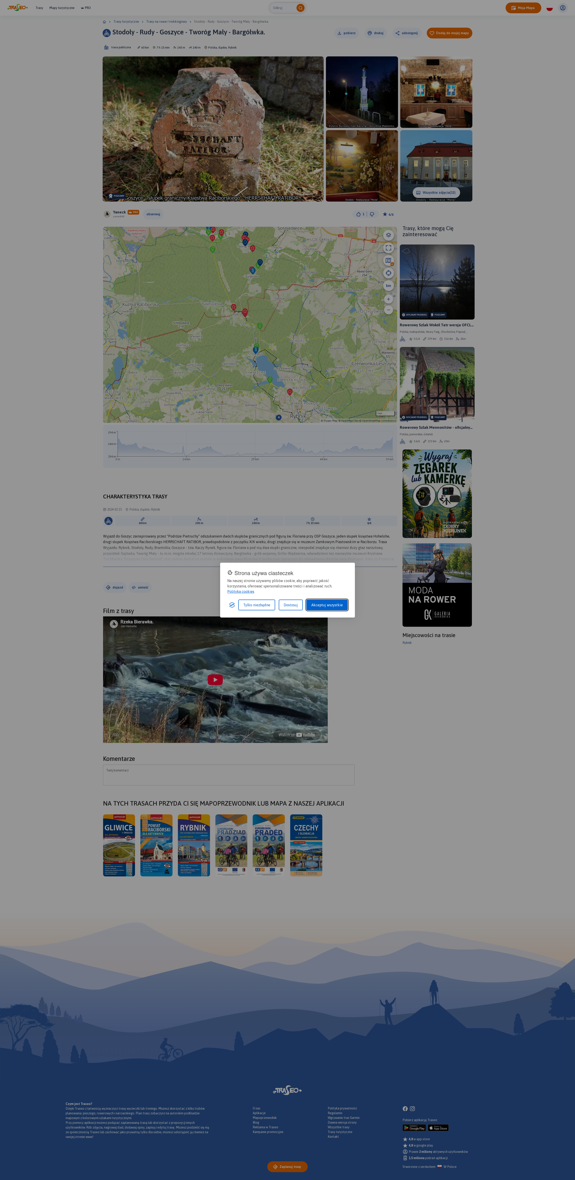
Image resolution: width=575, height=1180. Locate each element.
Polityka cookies (240, 591)
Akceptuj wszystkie (327, 605)
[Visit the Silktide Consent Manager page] (232, 605)
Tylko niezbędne (256, 605)
